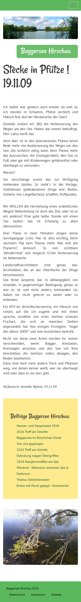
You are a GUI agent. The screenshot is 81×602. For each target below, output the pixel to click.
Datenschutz (17, 594)
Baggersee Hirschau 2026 (22, 588)
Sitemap (56, 594)
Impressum (38, 594)
